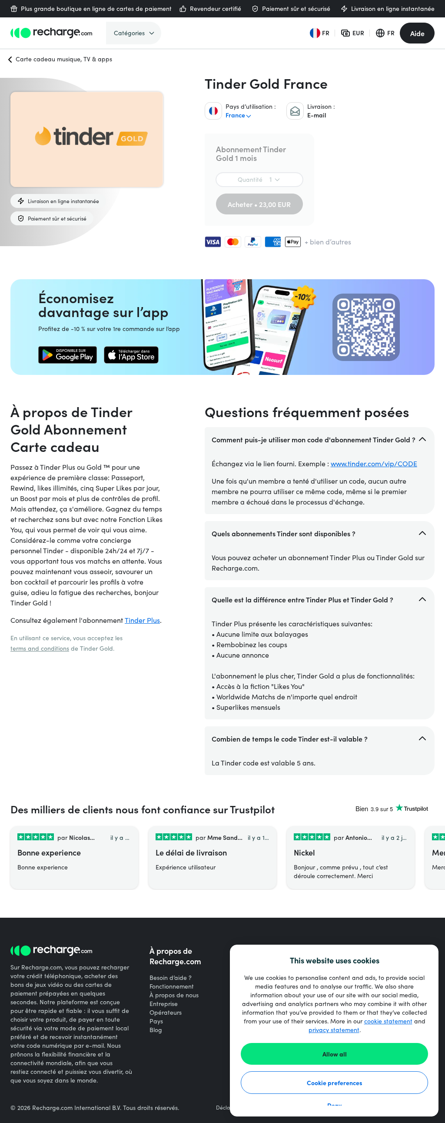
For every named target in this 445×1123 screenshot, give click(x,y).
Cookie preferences (334, 1082)
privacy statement (334, 1030)
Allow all (334, 1053)
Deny (334, 1105)
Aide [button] (417, 33)
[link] (67, 355)
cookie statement (388, 1021)
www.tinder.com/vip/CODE (374, 463)
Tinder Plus (142, 620)
